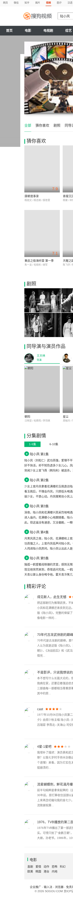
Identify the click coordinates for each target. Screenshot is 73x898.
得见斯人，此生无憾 (51, 597)
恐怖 (54, 866)
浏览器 (59, 887)
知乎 (27, 2)
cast (40, 709)
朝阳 (27, 416)
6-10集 (53, 444)
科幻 (62, 866)
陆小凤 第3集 (39, 506)
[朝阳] (42, 389)
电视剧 (48, 30)
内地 (54, 871)
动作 (46, 866)
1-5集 (32, 444)
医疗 (59, 2)
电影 (28, 30)
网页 (5, 2)
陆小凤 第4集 (39, 532)
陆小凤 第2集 (39, 480)
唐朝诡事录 (32, 196)
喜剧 (30, 866)
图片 (37, 2)
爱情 (38, 866)
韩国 (38, 871)
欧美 (30, 871)
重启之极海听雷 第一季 (39, 260)
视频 (48, 2)
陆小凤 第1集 (39, 454)
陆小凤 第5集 (39, 558)
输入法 (48, 887)
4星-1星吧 (44, 746)
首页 (9, 30)
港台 (46, 871)
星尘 (66, 416)
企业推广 (35, 887)
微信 (16, 2)
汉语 (70, 2)
